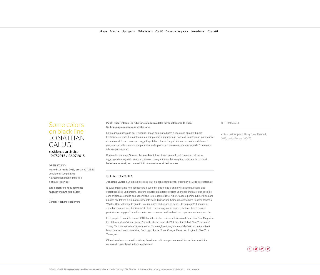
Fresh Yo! (64, 181)
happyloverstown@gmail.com (64, 191)
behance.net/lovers (70, 201)
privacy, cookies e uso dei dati (161, 269)
